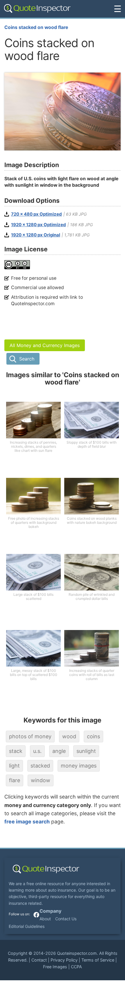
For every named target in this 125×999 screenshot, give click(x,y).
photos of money (30, 736)
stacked (40, 766)
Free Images (55, 966)
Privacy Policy (64, 959)
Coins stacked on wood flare (36, 27)
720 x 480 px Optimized (36, 214)
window (40, 780)
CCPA (76, 966)
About (45, 918)
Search (26, 359)
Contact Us (65, 918)
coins (93, 736)
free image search (27, 821)
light (14, 766)
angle (59, 751)
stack (15, 751)
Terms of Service (97, 959)
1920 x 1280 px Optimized (38, 224)
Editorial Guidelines (26, 926)
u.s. (37, 751)
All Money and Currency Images (45, 345)
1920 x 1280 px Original (35, 235)
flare (14, 780)
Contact (39, 959)
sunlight (86, 751)
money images (79, 766)
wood (69, 736)
